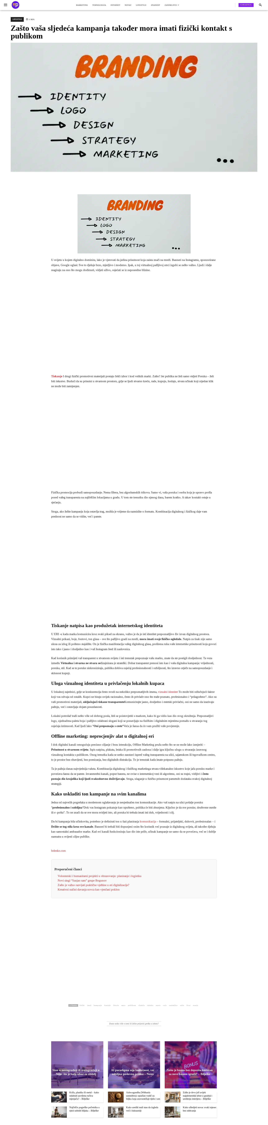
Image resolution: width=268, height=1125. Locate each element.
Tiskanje (56, 376)
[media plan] (15, 5)
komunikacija (148, 821)
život (188, 1005)
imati (89, 1005)
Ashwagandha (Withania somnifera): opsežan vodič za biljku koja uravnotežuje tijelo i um (143, 1095)
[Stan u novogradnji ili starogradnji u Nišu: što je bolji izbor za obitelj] (77, 1064)
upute (158, 1005)
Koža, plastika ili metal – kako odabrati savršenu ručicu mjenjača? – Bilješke (84, 1095)
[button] (260, 5)
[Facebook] (81, 179)
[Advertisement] (134, 323)
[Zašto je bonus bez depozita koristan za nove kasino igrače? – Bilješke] (191, 1064)
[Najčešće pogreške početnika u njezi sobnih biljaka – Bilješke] (59, 1112)
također (150, 1005)
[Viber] (103, 179)
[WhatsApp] (110, 179)
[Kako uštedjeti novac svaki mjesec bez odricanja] (172, 1112)
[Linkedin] (95, 179)
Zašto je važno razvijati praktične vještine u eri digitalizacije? (93, 885)
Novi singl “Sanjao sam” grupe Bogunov (82, 880)
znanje (195, 1005)
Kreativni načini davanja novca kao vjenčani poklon (89, 889)
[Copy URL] (117, 179)
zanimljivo (173, 1005)
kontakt (107, 1005)
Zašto (182, 1005)
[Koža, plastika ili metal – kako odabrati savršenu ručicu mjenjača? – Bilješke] (59, 1097)
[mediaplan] (6, 5)
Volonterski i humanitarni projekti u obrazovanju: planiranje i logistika (99, 876)
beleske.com (58, 850)
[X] (88, 179)
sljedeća (141, 1005)
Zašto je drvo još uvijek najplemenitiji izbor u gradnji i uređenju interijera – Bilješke (197, 1095)
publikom (132, 1005)
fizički (82, 1005)
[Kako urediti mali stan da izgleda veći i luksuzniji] (116, 1112)
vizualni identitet (168, 691)
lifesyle (116, 1005)
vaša (165, 1005)
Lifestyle (17, 19)
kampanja (98, 1005)
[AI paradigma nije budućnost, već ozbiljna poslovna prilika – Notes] (134, 1064)
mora (123, 1005)
